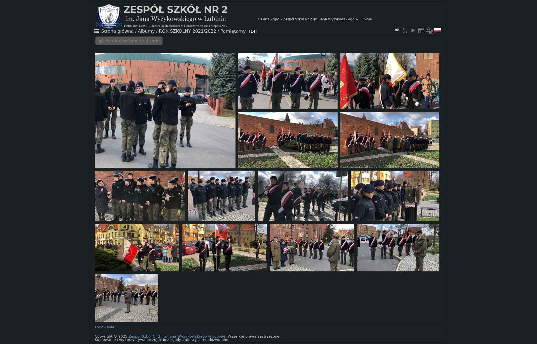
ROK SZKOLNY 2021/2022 (187, 31)
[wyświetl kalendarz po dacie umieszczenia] (421, 30)
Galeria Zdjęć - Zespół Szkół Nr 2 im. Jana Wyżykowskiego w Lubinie (315, 19)
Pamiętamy (233, 31)
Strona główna (117, 31)
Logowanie (104, 327)
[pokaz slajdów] (412, 30)
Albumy (146, 31)
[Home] (177, 19)
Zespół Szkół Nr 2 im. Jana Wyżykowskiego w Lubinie (176, 336)
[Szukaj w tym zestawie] (397, 29)
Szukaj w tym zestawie (133, 40)
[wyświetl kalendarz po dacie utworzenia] (429, 30)
